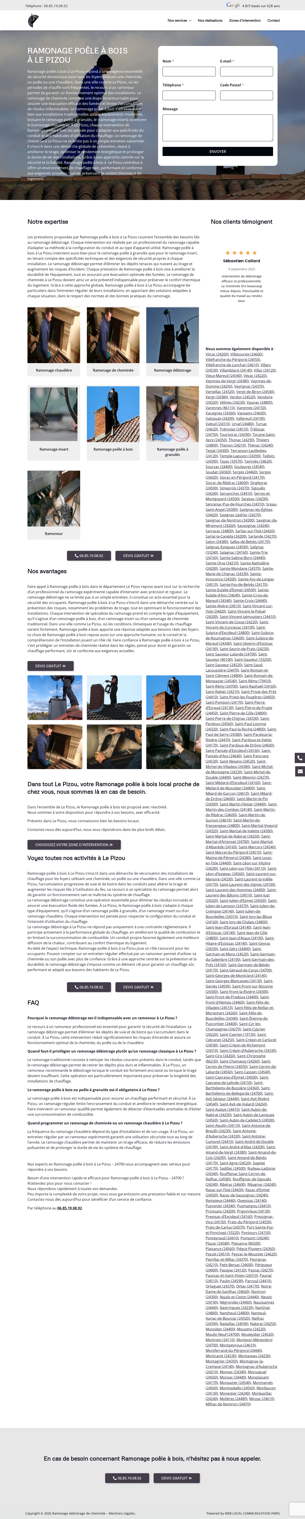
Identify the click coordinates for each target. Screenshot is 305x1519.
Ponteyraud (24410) (222, 1238)
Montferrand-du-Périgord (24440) (234, 1350)
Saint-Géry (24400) (235, 948)
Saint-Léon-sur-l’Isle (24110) (243, 868)
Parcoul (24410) (258, 1280)
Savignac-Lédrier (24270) (240, 514)
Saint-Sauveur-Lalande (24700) (231, 654)
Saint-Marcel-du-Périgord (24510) (233, 852)
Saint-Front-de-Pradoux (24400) (232, 997)
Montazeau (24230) (254, 1355)
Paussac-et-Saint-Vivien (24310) (232, 1275)
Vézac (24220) (255, 375)
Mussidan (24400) (220, 1329)
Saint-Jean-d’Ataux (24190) (241, 938)
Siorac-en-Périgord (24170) (242, 477)
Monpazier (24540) (235, 1382)
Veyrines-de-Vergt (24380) (227, 381)
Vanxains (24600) (251, 413)
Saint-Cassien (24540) (252, 1072)
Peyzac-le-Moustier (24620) (254, 1254)
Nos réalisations (210, 20)
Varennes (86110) (220, 407)
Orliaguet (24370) (220, 1286)
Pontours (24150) (255, 1232)
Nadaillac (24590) (234, 1323)
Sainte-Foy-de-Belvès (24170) (243, 584)
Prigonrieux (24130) (253, 1211)
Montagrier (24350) (222, 1361)
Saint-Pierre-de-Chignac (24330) (232, 718)
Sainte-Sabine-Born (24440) (242, 557)
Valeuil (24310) (218, 423)
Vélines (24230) (232, 402)
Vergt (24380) (217, 397)
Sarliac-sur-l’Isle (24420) (255, 531)
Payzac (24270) (260, 1270)
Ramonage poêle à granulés (172, 452)
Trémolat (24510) (234, 429)
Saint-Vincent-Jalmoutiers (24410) (248, 616)
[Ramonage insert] (53, 414)
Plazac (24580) (218, 1243)
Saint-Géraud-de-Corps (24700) (246, 970)
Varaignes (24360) (221, 413)
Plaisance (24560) (220, 1248)
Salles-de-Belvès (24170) (250, 541)
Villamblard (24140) (236, 370)
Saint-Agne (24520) (235, 1163)
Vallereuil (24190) (250, 418)
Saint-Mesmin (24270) (251, 777)
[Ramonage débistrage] (172, 335)
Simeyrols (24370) (234, 488)
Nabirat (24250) (263, 1323)
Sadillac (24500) (233, 1168)
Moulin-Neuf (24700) (223, 1334)
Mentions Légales (122, 1513)
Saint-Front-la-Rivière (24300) (244, 991)
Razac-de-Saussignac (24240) (244, 1195)
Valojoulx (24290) (220, 418)
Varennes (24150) (251, 407)
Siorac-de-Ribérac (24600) (227, 482)
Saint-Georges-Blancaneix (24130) (234, 980)
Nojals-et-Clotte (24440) (239, 1296)
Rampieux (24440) (221, 1200)
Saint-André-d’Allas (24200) (242, 1146)
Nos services (177, 20)
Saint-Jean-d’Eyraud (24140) (228, 927)
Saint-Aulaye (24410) (223, 1109)
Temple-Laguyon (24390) (240, 456)
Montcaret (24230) (221, 1355)
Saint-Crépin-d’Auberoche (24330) (248, 1050)
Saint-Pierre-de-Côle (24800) (243, 713)
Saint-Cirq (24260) (220, 1055)
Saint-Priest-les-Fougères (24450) (247, 697)
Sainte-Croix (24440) (250, 600)
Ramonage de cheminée (113, 370)
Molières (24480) (233, 1398)
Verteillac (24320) (220, 391)
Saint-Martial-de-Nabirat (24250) (232, 836)
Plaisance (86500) (245, 1243)
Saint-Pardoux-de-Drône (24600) (247, 745)
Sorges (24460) (245, 472)
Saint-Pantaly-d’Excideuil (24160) (233, 750)
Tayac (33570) (231, 461)
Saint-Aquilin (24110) (223, 1125)
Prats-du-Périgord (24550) (249, 1221)
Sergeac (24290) (254, 498)
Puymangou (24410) (254, 1205)
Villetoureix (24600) (246, 354)
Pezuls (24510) (218, 1254)
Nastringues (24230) (236, 1307)
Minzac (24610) (261, 1398)
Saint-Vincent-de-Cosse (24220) (232, 622)
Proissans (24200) (220, 1211)
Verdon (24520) (242, 397)
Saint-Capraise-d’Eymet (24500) (232, 1077)
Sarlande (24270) (262, 536)
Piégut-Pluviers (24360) (255, 1248)
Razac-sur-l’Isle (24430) (225, 1189)
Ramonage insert (54, 449)
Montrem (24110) (220, 1339)
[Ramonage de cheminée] (113, 335)
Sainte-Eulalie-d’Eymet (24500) (231, 589)
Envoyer (217, 151)
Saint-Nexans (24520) (237, 761)
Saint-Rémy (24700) (222, 686)
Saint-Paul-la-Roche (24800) (242, 729)
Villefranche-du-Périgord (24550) (233, 359)
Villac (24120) (265, 370)
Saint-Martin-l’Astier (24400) (243, 804)
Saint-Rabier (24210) (222, 691)
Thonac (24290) (241, 439)
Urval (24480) (243, 423)
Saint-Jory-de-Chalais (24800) (243, 922)
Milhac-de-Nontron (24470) (228, 1404)
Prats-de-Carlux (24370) (225, 1227)
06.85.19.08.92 (56, 6)
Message (170, 109)
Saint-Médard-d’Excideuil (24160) (233, 782)
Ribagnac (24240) (261, 1184)
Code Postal (232, 85)
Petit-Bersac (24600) (236, 1264)
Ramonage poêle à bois (113, 449)
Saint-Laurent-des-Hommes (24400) (235, 889)
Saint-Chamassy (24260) (240, 1061)
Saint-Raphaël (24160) (258, 686)
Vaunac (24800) (259, 402)
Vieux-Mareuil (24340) (224, 375)
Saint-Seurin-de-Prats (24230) (244, 648)
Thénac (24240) (260, 445)
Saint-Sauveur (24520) (224, 664)
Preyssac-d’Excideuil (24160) (229, 1216)
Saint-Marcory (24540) (257, 847)
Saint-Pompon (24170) (224, 702)
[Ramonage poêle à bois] (113, 414)
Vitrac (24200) (217, 354)
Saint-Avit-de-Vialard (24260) (243, 1104)
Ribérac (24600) (233, 1184)
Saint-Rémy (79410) (255, 680)
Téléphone (173, 85)
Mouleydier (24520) (257, 1334)
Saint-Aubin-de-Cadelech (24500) (247, 1120)
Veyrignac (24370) (249, 386)
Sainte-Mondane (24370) (240, 568)
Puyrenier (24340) (220, 1205)
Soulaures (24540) (249, 466)
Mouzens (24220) (251, 1329)
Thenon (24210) (233, 445)
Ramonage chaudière (54, 370)
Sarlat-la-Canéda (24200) (226, 536)
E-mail (227, 61)
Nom (168, 61)
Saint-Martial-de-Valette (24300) (246, 830)
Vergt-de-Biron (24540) (255, 391)
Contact (273, 20)
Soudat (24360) (218, 472)
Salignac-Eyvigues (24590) (227, 547)
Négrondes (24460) (236, 1302)
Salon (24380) (217, 541)
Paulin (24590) (231, 1280)
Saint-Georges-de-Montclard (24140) (236, 975)
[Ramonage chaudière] (53, 335)
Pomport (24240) (254, 1238)
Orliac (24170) (247, 1286)
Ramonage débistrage (172, 370)
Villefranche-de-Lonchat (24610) (232, 364)
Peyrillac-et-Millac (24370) (227, 1259)
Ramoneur (54, 533)
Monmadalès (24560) (237, 1388)
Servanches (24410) (236, 493)
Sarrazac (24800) (220, 531)
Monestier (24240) (235, 1393)
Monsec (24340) (233, 1371)
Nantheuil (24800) (234, 1313)
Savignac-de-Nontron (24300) (230, 520)
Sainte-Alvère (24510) (223, 605)
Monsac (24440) (233, 1377)
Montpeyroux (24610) (238, 1345)
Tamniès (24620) (258, 461)
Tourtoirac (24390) (235, 434)
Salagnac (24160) (234, 552)
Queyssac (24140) (252, 1200)
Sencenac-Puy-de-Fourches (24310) (235, 504)
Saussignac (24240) (253, 525)
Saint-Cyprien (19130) (237, 1034)
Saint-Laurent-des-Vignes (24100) (247, 884)
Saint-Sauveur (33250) (252, 659)
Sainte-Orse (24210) (222, 563)
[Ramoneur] (53, 498)
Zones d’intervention (245, 20)
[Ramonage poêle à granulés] (172, 414)
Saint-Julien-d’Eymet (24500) (243, 900)
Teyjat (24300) (217, 450)
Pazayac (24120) (233, 1270)
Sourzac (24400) (219, 466)
